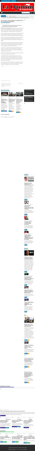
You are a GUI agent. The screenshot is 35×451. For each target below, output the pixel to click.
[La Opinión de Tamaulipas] (17, 11)
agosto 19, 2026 (27, 371)
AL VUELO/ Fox (20, 83)
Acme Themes (24, 449)
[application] (29, 92)
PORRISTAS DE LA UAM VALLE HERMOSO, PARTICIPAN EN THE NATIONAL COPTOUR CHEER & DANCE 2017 (6, 85)
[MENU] (34, 12)
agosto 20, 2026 (27, 233)
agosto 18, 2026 (8, 417)
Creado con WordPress (11, 449)
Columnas (26, 199)
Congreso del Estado (3, 415)
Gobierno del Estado (7, 80)
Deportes (26, 271)
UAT (12, 111)
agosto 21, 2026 (27, 204)
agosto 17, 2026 (32, 417)
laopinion (8, 23)
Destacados (3, 80)
